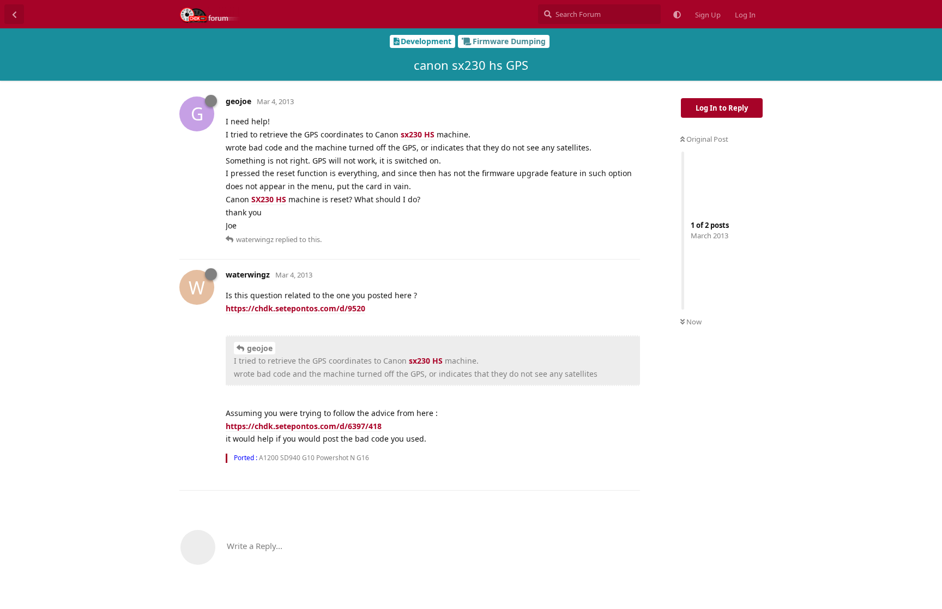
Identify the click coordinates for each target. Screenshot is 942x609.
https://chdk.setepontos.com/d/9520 (295, 308)
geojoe (260, 348)
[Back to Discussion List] (14, 14)
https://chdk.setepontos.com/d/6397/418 (304, 426)
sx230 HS (417, 134)
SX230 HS (268, 199)
